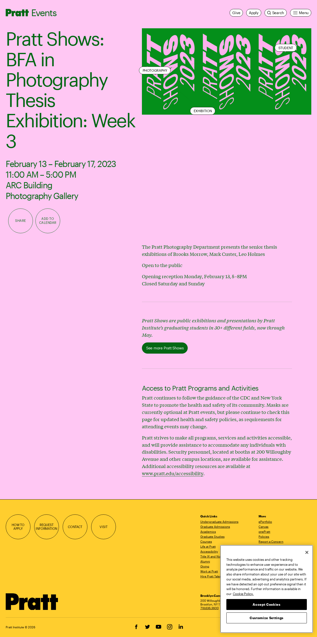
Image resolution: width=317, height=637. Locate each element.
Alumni (205, 561)
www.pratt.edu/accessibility (172, 473)
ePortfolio (265, 521)
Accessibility (209, 551)
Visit (103, 527)
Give (236, 12)
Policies (264, 536)
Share (20, 220)
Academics (208, 531)
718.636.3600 (209, 608)
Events (43, 12)
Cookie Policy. (243, 594)
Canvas (263, 526)
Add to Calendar (47, 220)
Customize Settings (267, 618)
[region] (266, 589)
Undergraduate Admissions (219, 521)
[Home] (32, 601)
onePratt (264, 531)
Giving (204, 566)
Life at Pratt (208, 546)
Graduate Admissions (215, 526)
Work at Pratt (209, 571)
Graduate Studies (212, 536)
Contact (75, 527)
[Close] (306, 552)
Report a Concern (271, 541)
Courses (206, 541)
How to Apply (18, 527)
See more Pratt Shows (165, 348)
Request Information (46, 527)
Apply (254, 12)
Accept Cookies (266, 604)
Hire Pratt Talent (211, 576)
